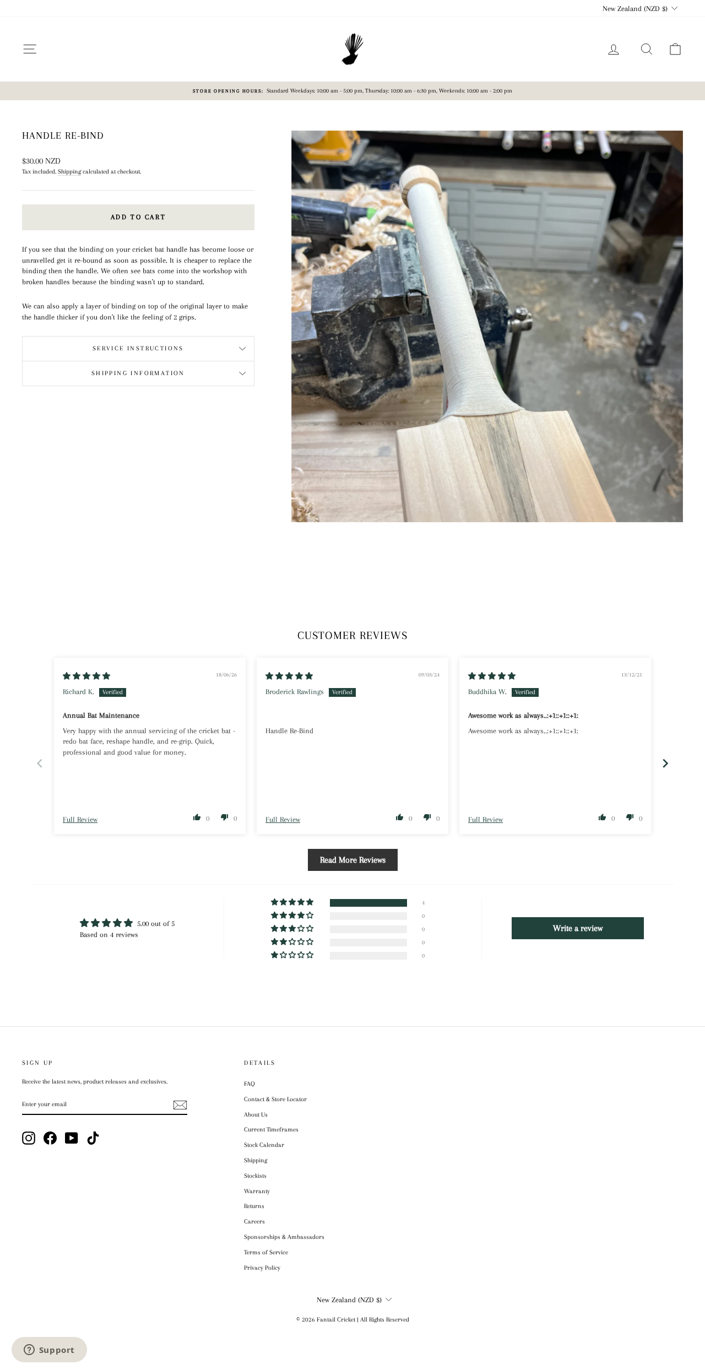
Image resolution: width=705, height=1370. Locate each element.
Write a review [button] (578, 928)
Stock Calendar (264, 1145)
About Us (256, 1114)
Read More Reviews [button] (353, 860)
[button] (197, 817)
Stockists (255, 1175)
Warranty (257, 1191)
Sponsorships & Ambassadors (284, 1237)
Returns (254, 1206)
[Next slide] (665, 763)
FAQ (249, 1083)
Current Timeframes (271, 1129)
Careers (254, 1221)
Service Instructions (138, 348)
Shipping (69, 171)
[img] (86, 676)
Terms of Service (266, 1252)
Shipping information (138, 373)
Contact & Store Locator (275, 1099)
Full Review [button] (80, 819)
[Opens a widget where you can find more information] (49, 1350)
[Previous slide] (39, 763)
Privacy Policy (262, 1267)
